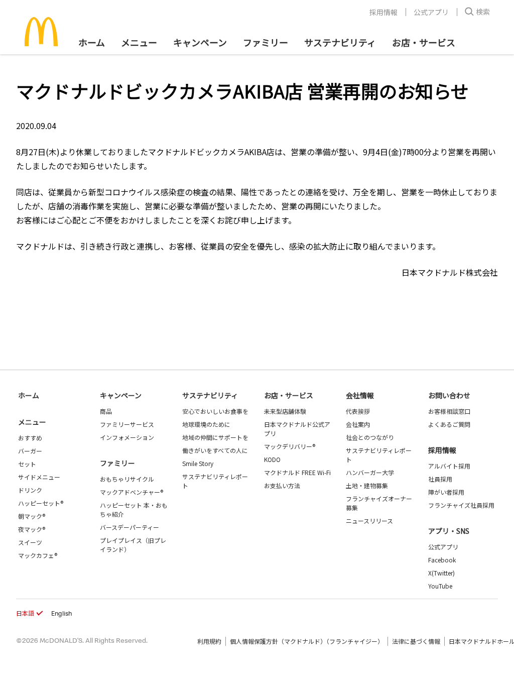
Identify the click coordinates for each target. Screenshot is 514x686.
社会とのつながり (370, 437)
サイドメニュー (39, 477)
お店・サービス (423, 42)
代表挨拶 (358, 411)
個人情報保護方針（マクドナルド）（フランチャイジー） (306, 641)
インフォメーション (127, 437)
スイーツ (30, 542)
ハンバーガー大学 (370, 472)
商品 (106, 411)
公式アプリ (431, 12)
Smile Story (197, 463)
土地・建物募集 (367, 485)
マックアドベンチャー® (131, 492)
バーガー (30, 450)
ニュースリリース (369, 520)
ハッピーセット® (40, 503)
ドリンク (30, 490)
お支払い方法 (282, 485)
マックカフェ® (37, 555)
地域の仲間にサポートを (215, 437)
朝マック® (31, 516)
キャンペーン (200, 42)
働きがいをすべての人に (215, 450)
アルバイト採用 (449, 466)
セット (27, 464)
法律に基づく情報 (416, 641)
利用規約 (209, 641)
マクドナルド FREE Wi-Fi (297, 472)
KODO (272, 459)
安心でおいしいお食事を (215, 411)
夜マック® (31, 529)
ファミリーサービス (127, 424)
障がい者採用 (446, 492)
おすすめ (30, 437)
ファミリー (265, 42)
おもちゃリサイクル (127, 479)
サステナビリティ (340, 42)
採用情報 (383, 12)
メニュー (32, 422)
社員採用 (440, 479)
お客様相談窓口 (449, 411)
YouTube (440, 586)
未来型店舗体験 (285, 411)
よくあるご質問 (449, 424)
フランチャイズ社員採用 (461, 505)
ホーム (91, 42)
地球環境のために (206, 424)
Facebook (442, 559)
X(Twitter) (441, 572)
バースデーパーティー (129, 527)
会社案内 (358, 424)
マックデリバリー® (289, 446)
